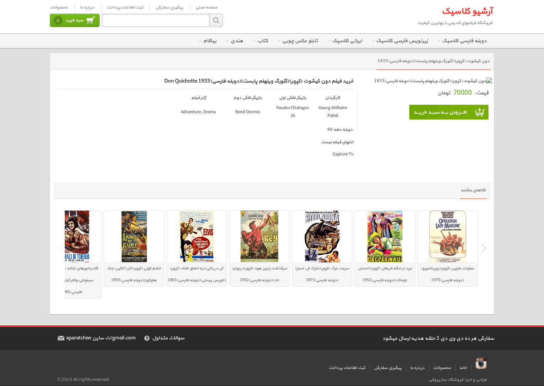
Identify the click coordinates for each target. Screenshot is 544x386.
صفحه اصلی (206, 7)
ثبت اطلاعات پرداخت (125, 7)
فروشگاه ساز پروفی (446, 379)
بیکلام (209, 41)
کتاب (262, 41)
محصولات (59, 7)
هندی (237, 41)
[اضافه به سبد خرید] (448, 112)
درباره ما (87, 7)
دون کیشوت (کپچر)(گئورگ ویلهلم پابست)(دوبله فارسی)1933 (433, 61)
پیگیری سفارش (169, 7)
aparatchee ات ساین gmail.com (101, 338)
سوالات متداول (168, 338)
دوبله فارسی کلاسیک (464, 41)
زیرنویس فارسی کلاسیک (402, 41)
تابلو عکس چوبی (300, 41)
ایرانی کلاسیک (347, 41)
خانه (463, 368)
